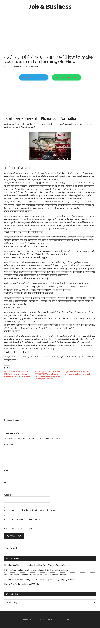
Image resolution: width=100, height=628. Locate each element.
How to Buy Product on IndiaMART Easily (21, 584)
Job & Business (50, 6)
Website (7, 495)
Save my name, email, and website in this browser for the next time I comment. (38, 510)
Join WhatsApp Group (68, 77)
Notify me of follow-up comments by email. (22, 519)
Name (7, 470)
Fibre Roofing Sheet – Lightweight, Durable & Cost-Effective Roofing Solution (37, 565)
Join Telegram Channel (35, 77)
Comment (9, 445)
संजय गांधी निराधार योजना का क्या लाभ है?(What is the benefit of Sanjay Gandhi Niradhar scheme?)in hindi (17, 374)
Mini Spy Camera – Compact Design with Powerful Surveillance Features (35, 575)
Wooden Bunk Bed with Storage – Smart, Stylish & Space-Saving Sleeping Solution (39, 579)
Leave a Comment (31, 67)
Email (7, 483)
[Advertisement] (50, 29)
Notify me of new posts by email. (18, 529)
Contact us (77, 619)
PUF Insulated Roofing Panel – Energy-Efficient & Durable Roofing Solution (36, 570)
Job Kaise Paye (40, 619)
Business (16, 420)
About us (67, 619)
